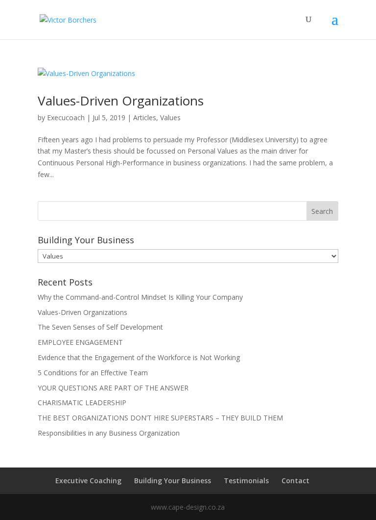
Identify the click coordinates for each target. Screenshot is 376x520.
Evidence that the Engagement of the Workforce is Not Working (139, 357)
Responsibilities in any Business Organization (109, 433)
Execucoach (66, 117)
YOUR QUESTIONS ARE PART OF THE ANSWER (113, 387)
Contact (295, 480)
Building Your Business (172, 480)
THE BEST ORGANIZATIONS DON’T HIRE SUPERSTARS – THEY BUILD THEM (160, 417)
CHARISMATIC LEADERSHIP (82, 402)
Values (170, 117)
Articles (144, 117)
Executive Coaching (88, 480)
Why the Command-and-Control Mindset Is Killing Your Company (140, 297)
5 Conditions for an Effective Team (93, 372)
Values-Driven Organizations (121, 100)
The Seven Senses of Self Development (100, 327)
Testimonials (246, 480)
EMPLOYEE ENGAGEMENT (80, 342)
